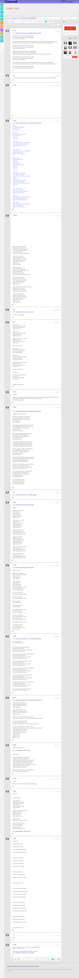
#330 (13, 497)
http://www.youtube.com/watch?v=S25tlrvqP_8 (23, 312)
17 (52, 959)
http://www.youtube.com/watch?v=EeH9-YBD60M (23, 953)
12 (35, 21)
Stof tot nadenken (22, 18)
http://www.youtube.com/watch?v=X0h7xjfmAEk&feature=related (27, 411)
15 (41, 21)
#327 (13, 387)
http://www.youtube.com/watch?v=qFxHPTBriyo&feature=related (27, 33)
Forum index (14, 18)
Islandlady (15, 215)
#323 (13, 115)
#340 (13, 955)
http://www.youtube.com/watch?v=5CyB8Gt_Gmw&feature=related (27, 700)
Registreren (70, 1)
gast (14, 75)
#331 (12, 560)
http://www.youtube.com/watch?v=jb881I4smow (23, 505)
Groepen (32, 966)
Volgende (51, 21)
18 (48, 21)
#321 (12, 70)
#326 (13, 317)
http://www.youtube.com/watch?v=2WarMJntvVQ (23, 495)
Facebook (37, 966)
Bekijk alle (75, 57)
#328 (13, 402)
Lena (14, 309)
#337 (13, 833)
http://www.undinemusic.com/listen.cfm (21, 750)
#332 (13, 631)
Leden (29, 966)
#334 (13, 740)
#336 (13, 786)
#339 (13, 939)
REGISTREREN (70, 28)
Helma (14, 322)
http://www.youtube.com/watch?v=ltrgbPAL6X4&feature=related (27, 123)
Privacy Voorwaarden (22, 966)
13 (37, 21)
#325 (13, 304)
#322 (13, 80)
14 (39, 21)
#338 (13, 930)
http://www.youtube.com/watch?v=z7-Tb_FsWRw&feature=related (27, 639)
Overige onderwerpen (31, 18)
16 (43, 21)
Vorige (12, 21)
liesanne (14, 30)
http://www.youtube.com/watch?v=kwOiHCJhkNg (23, 567)
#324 (13, 210)
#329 (13, 487)
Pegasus (14, 391)
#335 (13, 773)
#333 (13, 692)
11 (33, 21)
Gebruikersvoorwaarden (12, 966)
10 (31, 21)
